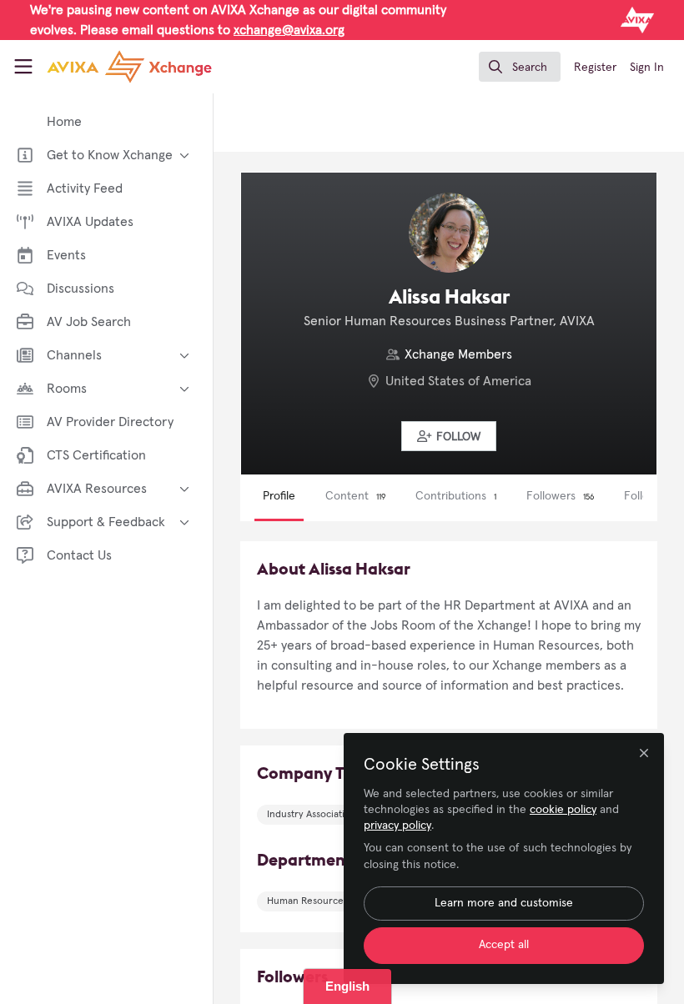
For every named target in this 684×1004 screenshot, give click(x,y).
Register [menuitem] (595, 67)
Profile (279, 496)
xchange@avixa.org (289, 30)
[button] (448, 436)
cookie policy (563, 810)
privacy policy (397, 825)
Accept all (504, 945)
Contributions (455, 496)
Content (355, 496)
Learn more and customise (504, 903)
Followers (560, 496)
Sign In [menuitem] (647, 67)
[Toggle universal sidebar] (23, 66)
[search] (520, 67)
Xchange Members (458, 354)
